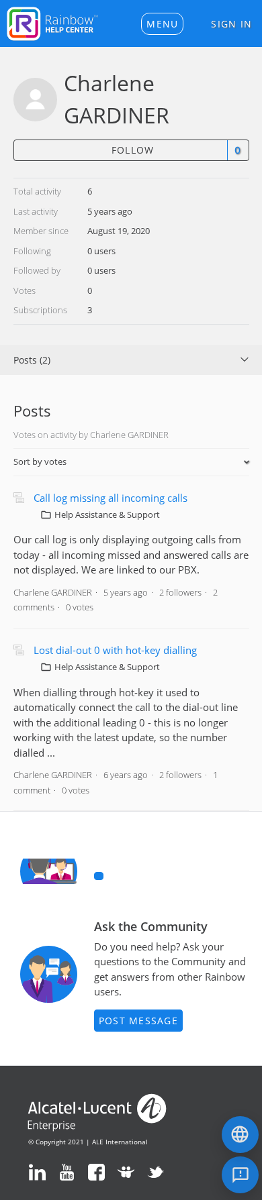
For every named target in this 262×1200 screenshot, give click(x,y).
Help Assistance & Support (107, 514)
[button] (162, 24)
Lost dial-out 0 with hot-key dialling (115, 650)
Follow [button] (133, 150)
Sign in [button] (231, 23)
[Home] (52, 22)
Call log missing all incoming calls (110, 497)
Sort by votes (40, 461)
